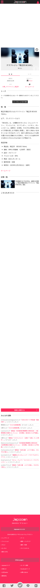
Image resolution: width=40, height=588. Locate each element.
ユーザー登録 (24, 565)
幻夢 (2, 428)
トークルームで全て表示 (20, 102)
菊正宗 (17, 87)
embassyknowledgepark (8, 420)
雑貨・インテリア (25, 541)
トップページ (5, 538)
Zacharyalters (5, 450)
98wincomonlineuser (7, 443)
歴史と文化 (5, 552)
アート (22, 538)
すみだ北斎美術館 (15, 425)
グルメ (30, 81)
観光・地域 (24, 545)
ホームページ (29, 87)
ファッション (5, 541)
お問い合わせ (24, 572)
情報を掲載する (19, 410)
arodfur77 (4, 465)
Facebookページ (25, 569)
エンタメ (4, 548)
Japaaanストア (6, 565)
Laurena (3, 431)
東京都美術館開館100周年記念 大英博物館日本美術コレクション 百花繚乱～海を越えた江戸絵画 (20, 445)
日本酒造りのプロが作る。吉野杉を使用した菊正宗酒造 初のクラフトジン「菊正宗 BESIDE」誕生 (27, 183)
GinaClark (4, 460)
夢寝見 (3, 425)
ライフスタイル (25, 548)
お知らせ (4, 569)
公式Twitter (5, 572)
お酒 (3, 87)
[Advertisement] (20, 25)
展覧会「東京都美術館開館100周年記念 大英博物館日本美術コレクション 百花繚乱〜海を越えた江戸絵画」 (19, 432)
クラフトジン (10, 87)
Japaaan (20, 1)
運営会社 (4, 576)
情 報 (10, 74)
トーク (29, 74)
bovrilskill (4, 455)
